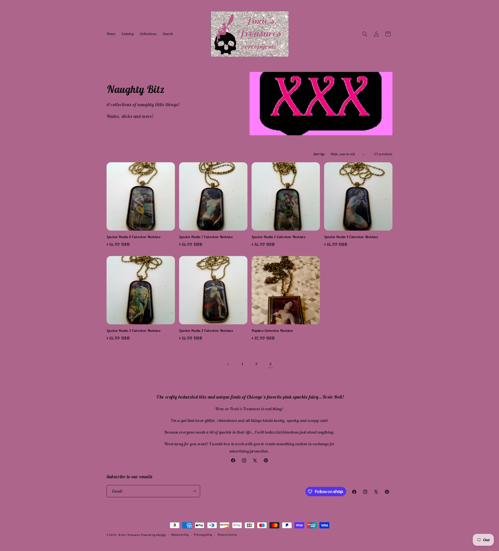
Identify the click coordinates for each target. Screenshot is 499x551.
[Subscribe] (194, 491)
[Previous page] (228, 364)
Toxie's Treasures (129, 535)
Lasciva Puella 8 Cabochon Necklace (133, 237)
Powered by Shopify (153, 535)
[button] (365, 34)
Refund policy (180, 534)
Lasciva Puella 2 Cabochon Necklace (206, 331)
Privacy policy (203, 534)
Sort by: (319, 154)
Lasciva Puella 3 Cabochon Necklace (133, 331)
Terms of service (227, 534)
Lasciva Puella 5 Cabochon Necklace (278, 237)
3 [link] (270, 364)
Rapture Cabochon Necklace (272, 331)
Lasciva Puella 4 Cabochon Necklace (351, 237)
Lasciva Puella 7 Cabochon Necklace (206, 237)
